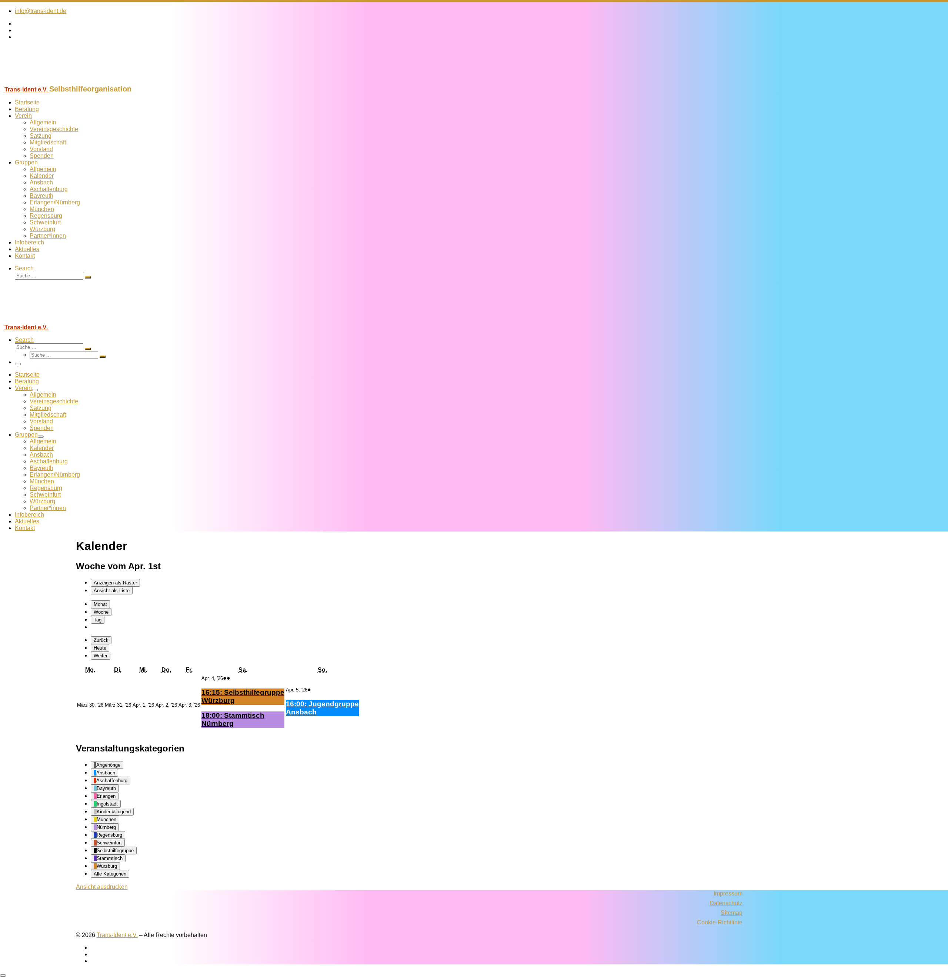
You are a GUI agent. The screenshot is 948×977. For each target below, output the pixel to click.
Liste (112, 590)
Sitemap (731, 913)
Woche (101, 612)
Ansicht (102, 887)
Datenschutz (726, 903)
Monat (100, 604)
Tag (97, 620)
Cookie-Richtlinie (719, 922)
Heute (100, 648)
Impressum (728, 893)
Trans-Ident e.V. (117, 935)
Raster (115, 583)
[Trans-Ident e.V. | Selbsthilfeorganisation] (46, 81)
